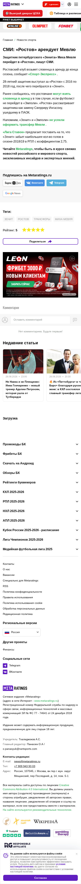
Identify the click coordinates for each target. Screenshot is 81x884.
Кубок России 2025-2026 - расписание (31, 530)
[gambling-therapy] (62, 833)
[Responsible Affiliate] (17, 845)
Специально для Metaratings (20, 580)
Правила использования (18, 597)
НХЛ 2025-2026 (13, 511)
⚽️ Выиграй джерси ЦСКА (22, 13)
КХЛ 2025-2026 (13, 492)
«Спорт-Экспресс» (42, 74)
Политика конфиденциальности (22, 591)
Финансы (8, 649)
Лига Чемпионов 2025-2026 (23, 539)
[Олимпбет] (40, 26)
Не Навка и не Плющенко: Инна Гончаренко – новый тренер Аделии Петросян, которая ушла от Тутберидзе (23, 389)
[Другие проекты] (13, 4)
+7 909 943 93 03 (24, 766)
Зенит (8, 219)
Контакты (8, 563)
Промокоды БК (14, 444)
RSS (5, 586)
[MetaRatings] (15, 688)
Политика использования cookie (22, 602)
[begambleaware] (37, 833)
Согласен (40, 877)
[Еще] (76, 4)
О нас (6, 569)
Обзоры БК (11, 472)
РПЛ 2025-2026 (13, 501)
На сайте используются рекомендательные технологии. (37, 809)
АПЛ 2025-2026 (14, 520)
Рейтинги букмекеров (19, 482)
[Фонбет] (65, 26)
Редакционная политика (18, 613)
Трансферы (42, 219)
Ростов (23, 219)
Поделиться (37, 241)
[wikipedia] (45, 822)
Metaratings (24, 149)
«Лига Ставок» (14, 132)
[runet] (6, 822)
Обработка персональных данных (24, 608)
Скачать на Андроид (18, 463)
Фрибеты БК (12, 453)
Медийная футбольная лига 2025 (27, 549)
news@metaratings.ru (27, 761)
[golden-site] (21, 822)
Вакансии (9, 574)
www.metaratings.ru (46, 700)
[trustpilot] (12, 833)
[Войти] (69, 4)
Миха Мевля (64, 219)
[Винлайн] (14, 26)
